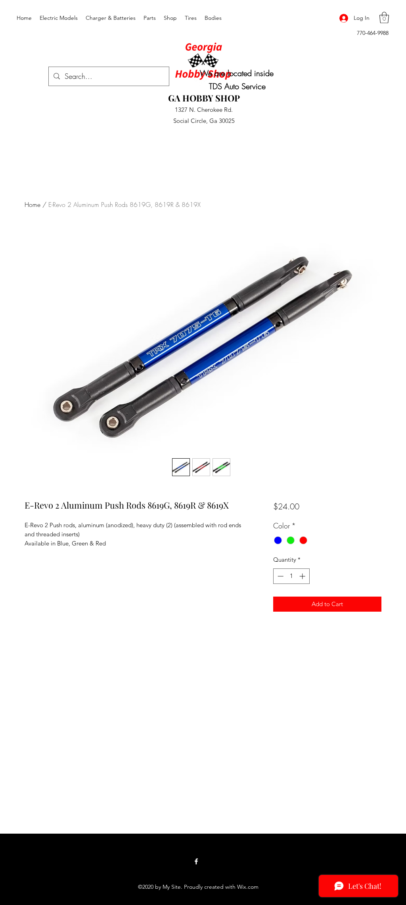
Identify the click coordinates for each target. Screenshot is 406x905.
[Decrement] (279, 576)
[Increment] (303, 576)
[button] (384, 17)
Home (32, 204)
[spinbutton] (291, 576)
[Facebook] (196, 861)
